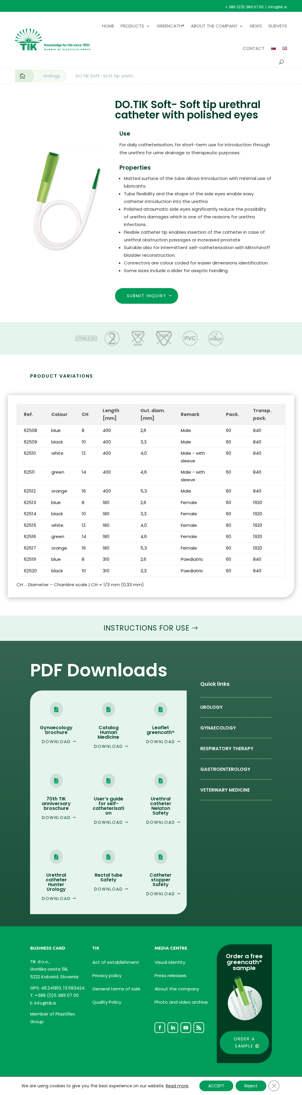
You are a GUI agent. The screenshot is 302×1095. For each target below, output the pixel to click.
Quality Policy (106, 1002)
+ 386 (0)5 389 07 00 (244, 7)
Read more (177, 1086)
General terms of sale (116, 989)
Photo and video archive (181, 1002)
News (256, 26)
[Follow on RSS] (198, 1027)
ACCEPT (216, 1086)
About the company (214, 26)
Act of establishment (115, 962)
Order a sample (244, 1042)
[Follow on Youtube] (185, 1027)
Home (108, 26)
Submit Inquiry (146, 296)
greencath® (170, 26)
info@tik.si (277, 7)
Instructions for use (146, 628)
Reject (250, 1086)
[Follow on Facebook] (160, 1027)
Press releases (170, 975)
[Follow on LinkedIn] (173, 1027)
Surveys (277, 26)
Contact (254, 48)
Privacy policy (107, 975)
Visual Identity (170, 962)
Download (56, 742)
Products (132, 26)
